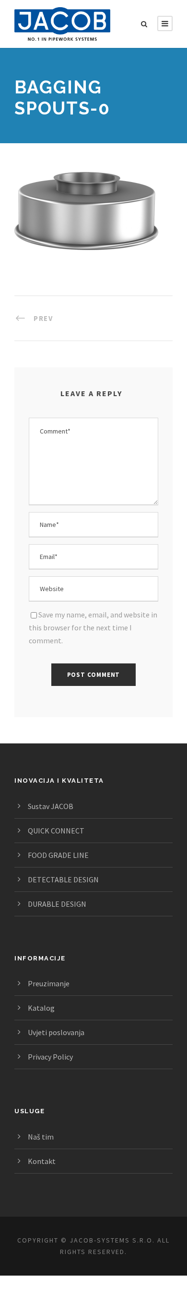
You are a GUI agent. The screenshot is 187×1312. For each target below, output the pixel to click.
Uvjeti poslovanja (56, 1032)
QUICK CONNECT (56, 830)
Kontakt (42, 1161)
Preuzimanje (49, 983)
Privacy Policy (50, 1056)
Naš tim (41, 1136)
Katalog (41, 1008)
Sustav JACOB (50, 806)
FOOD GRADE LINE (58, 855)
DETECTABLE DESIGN (63, 879)
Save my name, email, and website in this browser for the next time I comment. (93, 627)
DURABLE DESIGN (57, 904)
